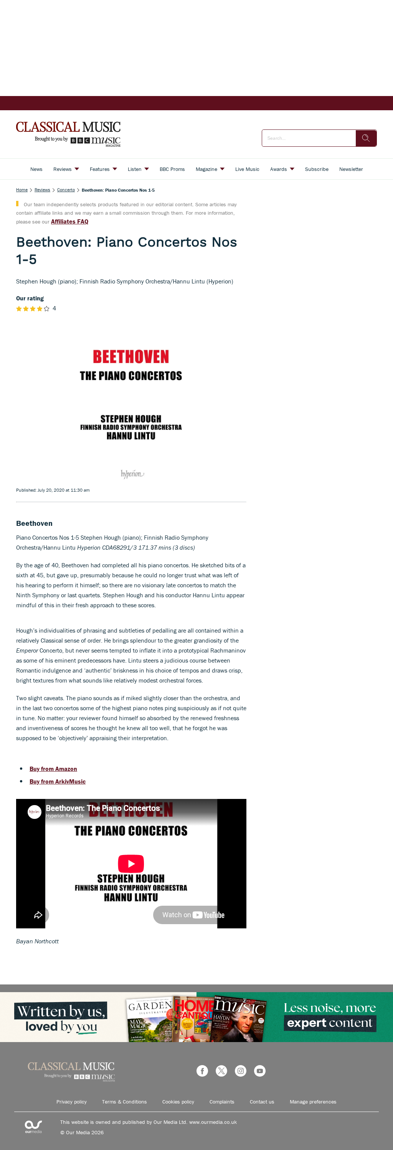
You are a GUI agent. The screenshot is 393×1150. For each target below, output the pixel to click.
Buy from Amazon (53, 768)
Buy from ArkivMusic (58, 781)
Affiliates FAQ (69, 221)
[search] (366, 138)
